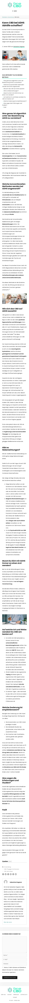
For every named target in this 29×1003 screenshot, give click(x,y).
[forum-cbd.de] (14, 5)
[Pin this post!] (11, 875)
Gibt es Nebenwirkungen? (11, 91)
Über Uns (3, 994)
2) (13, 334)
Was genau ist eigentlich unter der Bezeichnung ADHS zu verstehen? (12, 81)
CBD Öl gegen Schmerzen (11, 869)
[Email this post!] (16, 875)
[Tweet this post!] (6, 875)
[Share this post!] (3, 875)
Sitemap (15, 997)
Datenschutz (24, 994)
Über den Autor (8, 922)
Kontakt (9, 994)
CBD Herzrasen (8, 871)
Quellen (5, 861)
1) (9, 289)
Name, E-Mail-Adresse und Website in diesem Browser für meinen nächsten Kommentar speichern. (14, 970)
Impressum (16, 994)
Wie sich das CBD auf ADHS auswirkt (14, 89)
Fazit (5, 107)
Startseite (4, 17)
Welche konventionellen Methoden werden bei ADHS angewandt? (13, 85)
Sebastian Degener (19, 46)
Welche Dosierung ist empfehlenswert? (15, 101)
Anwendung (11, 17)
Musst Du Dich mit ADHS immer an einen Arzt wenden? (12, 94)
